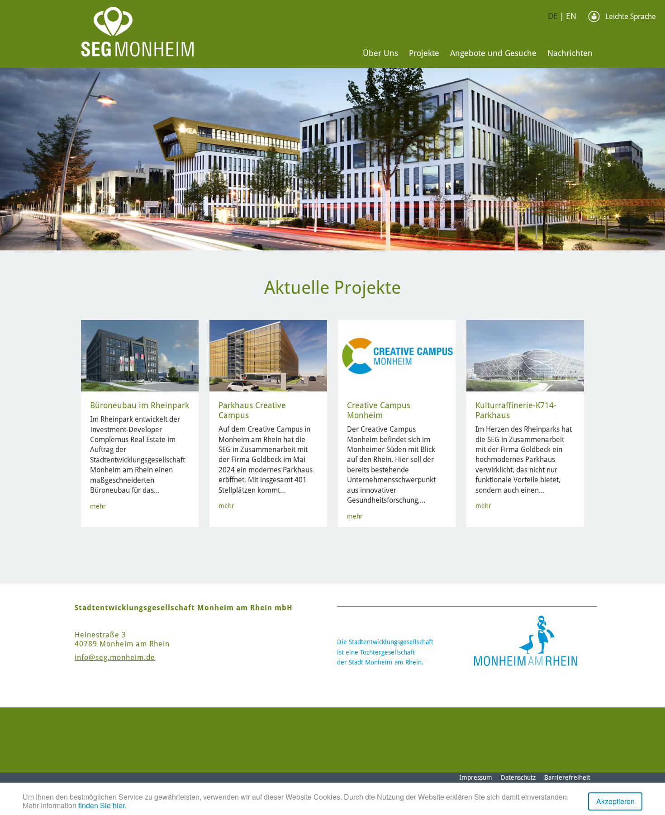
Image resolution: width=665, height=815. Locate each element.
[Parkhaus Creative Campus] (268, 355)
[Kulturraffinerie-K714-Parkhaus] (525, 355)
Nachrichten (570, 53)
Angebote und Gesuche (493, 53)
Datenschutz (518, 777)
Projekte (424, 53)
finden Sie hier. (102, 805)
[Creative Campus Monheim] (397, 355)
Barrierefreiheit (567, 777)
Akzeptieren (615, 801)
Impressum (475, 777)
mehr (98, 506)
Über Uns (380, 53)
